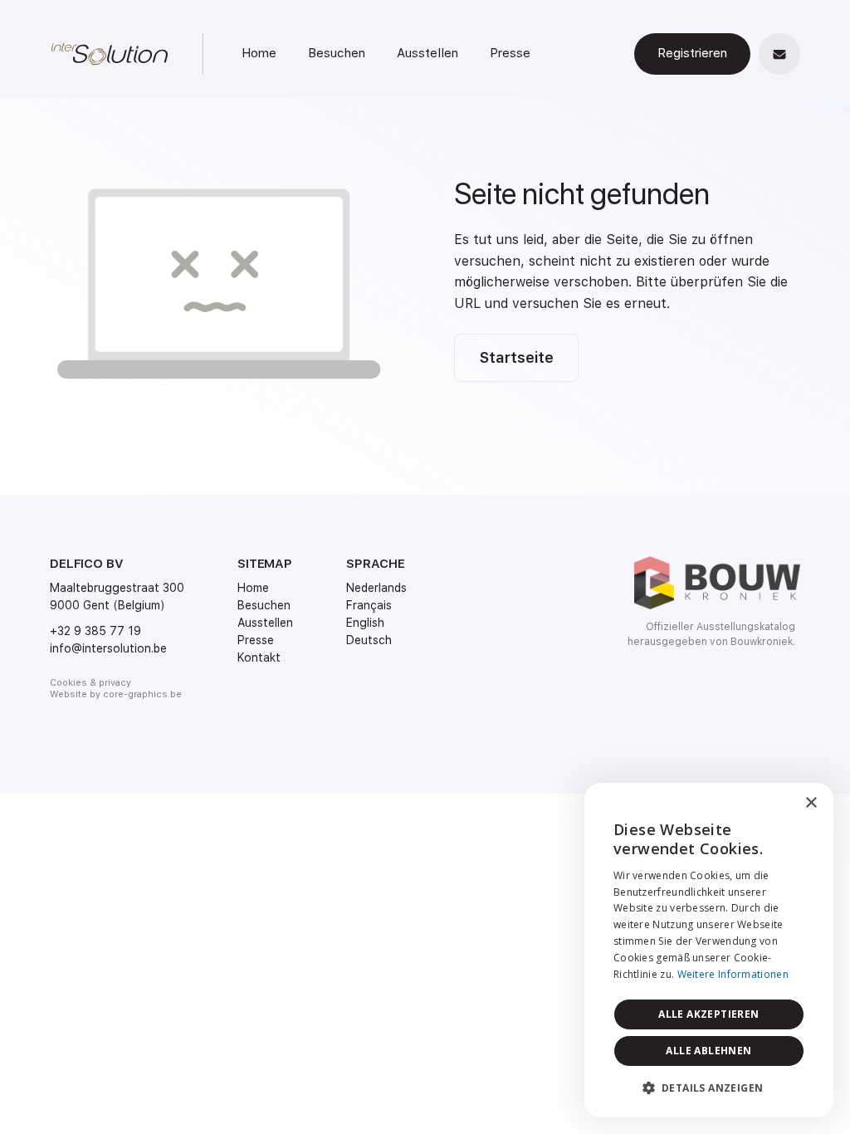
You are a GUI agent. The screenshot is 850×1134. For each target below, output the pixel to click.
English (365, 622)
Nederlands (376, 587)
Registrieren (692, 53)
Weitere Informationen (733, 974)
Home (259, 53)
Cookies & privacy (90, 682)
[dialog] (708, 950)
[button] (708, 1088)
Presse (510, 53)
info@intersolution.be (108, 648)
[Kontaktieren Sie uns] (779, 54)
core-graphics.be (142, 694)
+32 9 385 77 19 (95, 631)
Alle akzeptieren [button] (708, 1014)
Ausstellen (427, 53)
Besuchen (336, 53)
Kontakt (259, 657)
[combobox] (775, 803)
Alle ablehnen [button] (708, 1051)
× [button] (810, 803)
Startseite (516, 357)
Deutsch (369, 640)
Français (369, 605)
